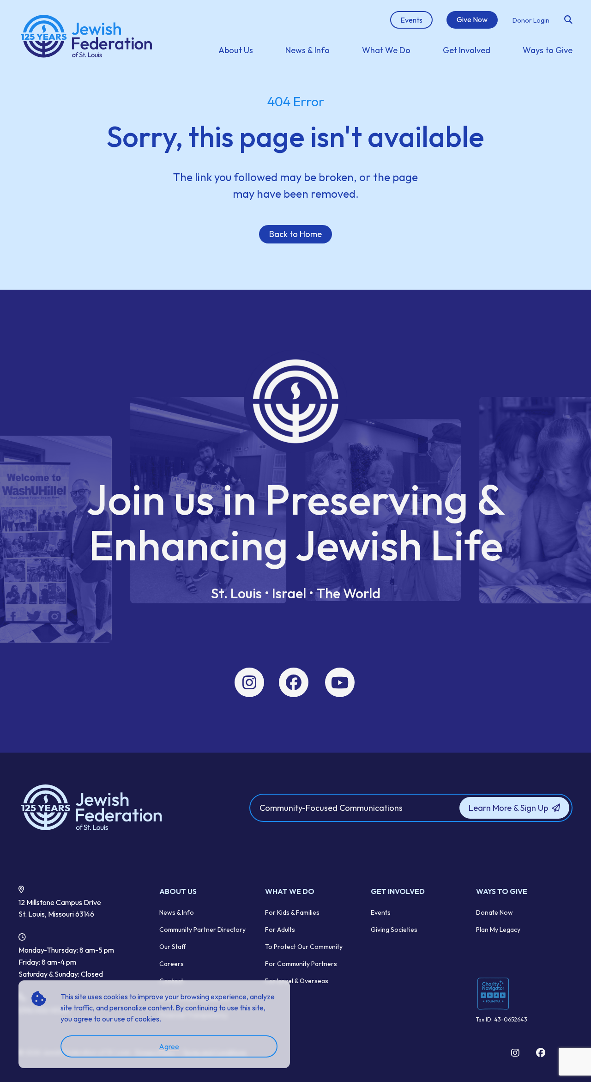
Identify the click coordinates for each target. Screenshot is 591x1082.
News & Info (307, 50)
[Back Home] (87, 37)
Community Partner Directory (202, 929)
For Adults (280, 929)
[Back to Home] (107, 808)
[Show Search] (568, 20)
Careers (171, 964)
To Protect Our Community (304, 946)
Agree (169, 1046)
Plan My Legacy (498, 929)
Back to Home (295, 234)
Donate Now (494, 912)
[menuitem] (235, 50)
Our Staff (172, 946)
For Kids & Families (292, 912)
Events (381, 912)
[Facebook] (294, 682)
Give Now (472, 19)
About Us (235, 50)
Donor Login (531, 20)
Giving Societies (394, 929)
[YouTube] (340, 682)
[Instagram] (249, 682)
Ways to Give (548, 50)
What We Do (386, 50)
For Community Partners (301, 964)
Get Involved (466, 50)
